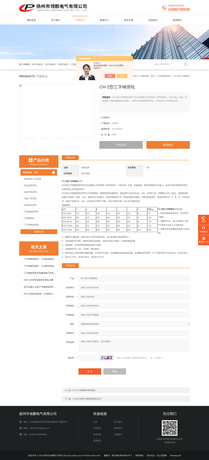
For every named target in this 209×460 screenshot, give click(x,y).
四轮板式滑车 (30, 205)
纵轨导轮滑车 (30, 192)
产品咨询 (121, 144)
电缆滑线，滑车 (148, 76)
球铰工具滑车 (30, 198)
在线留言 (153, 20)
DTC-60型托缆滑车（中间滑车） (39, 294)
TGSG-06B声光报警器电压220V (87, 399)
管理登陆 (139, 455)
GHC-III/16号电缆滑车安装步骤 (38, 280)
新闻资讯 (118, 428)
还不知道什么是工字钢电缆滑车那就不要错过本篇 (40, 287)
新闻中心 (104, 20)
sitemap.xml (175, 455)
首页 (95, 422)
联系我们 (177, 20)
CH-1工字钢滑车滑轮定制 (84, 390)
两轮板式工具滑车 (32, 179)
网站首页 (31, 20)
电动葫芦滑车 (30, 185)
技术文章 (128, 20)
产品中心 (80, 20)
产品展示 (97, 428)
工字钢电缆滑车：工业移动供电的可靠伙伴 (40, 266)
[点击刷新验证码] (106, 357)
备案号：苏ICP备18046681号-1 (118, 455)
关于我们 (55, 20)
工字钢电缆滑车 (164, 76)
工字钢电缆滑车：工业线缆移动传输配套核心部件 (40, 259)
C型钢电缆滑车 (31, 211)
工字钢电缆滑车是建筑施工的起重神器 (40, 273)
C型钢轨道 (29, 218)
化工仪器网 (162, 455)
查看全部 (38, 231)
